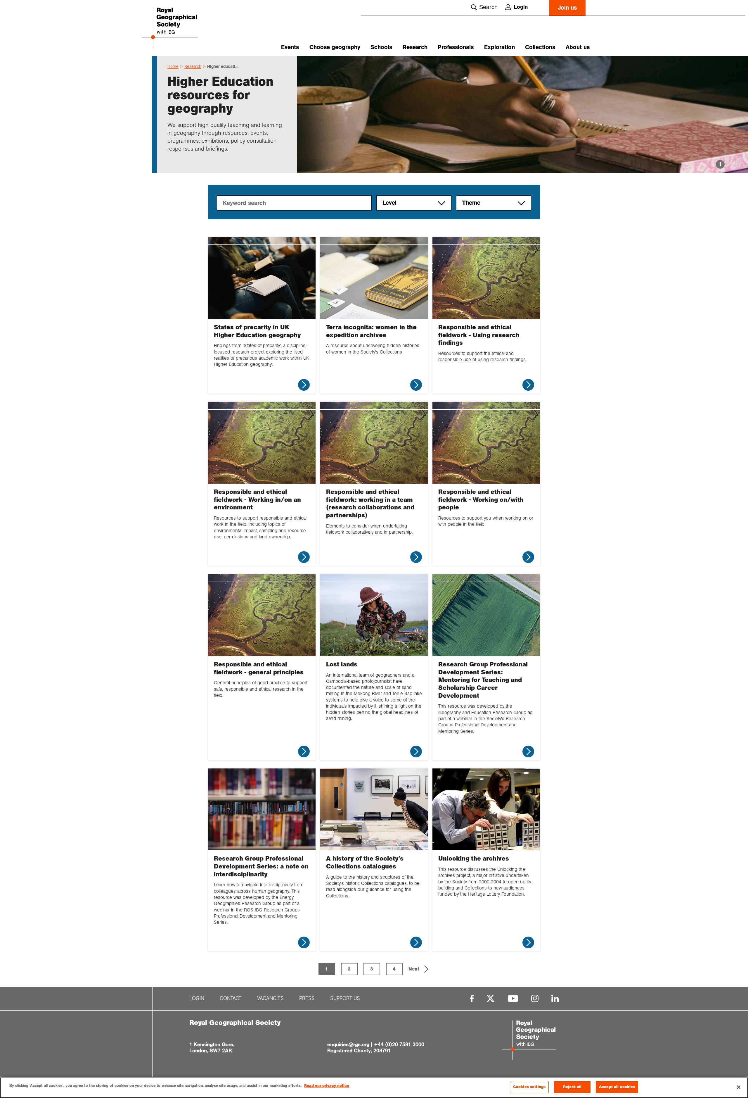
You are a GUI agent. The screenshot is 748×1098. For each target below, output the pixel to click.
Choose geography (334, 47)
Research (415, 47)
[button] (419, 969)
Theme (471, 202)
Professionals (456, 47)
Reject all (572, 1087)
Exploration (499, 47)
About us (578, 47)
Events (290, 47)
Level (389, 202)
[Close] (738, 1087)
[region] (374, 1087)
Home (173, 66)
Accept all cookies (617, 1087)
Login (521, 7)
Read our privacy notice (326, 1085)
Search (488, 7)
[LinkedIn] (555, 998)
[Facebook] (472, 998)
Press (307, 998)
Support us (345, 998)
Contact (230, 998)
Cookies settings (529, 1087)
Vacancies (270, 998)
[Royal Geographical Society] (187, 28)
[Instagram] (535, 998)
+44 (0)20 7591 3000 (399, 1044)
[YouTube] (513, 998)
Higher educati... (223, 66)
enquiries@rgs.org (348, 1044)
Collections (540, 47)
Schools (381, 47)
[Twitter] (490, 998)
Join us (567, 7)
